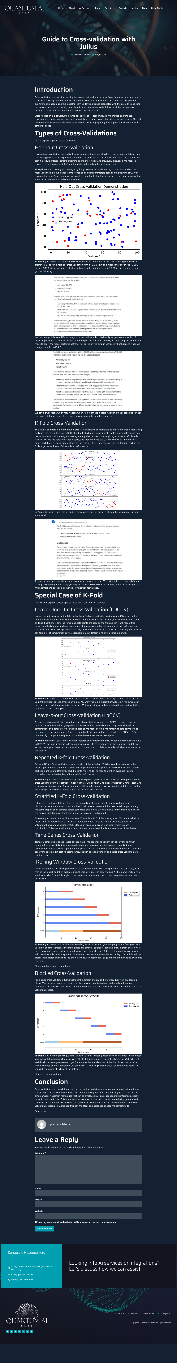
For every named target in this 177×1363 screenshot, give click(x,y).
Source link (40, 1111)
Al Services (84, 8)
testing (90, 161)
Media (135, 8)
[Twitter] (15, 1331)
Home (61, 8)
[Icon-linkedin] (11, 1331)
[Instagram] (23, 1331)
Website (39, 1211)
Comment (40, 1153)
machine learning (64, 97)
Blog (144, 8)
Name (38, 1188)
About (72, 8)
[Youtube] (19, 1331)
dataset (68, 100)
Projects (123, 8)
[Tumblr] (31, 1331)
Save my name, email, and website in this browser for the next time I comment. (77, 1222)
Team (97, 8)
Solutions (109, 8)
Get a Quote (157, 8)
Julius (108, 107)
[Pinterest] (27, 1331)
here (67, 966)
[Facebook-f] (7, 1331)
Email (38, 1199)
